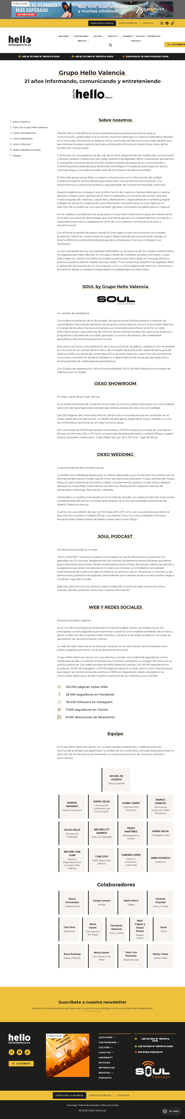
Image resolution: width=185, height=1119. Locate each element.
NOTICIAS (140, 36)
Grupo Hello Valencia (102, 23)
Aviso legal (71, 1105)
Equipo (17, 155)
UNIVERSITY (128, 36)
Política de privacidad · (89, 1105)
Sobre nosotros (21, 121)
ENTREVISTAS (154, 36)
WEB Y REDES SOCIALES (27, 150)
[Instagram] (161, 23)
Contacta (148, 23)
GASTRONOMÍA (81, 36)
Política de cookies (109, 1105)
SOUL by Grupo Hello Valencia (30, 127)
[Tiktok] (172, 23)
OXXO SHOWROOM (24, 133)
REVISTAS (82, 41)
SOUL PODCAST (22, 144)
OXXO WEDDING (23, 138)
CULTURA (98, 36)
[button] (110, 45)
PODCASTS (136, 41)
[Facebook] (167, 23)
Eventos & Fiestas (128, 23)
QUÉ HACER (63, 36)
